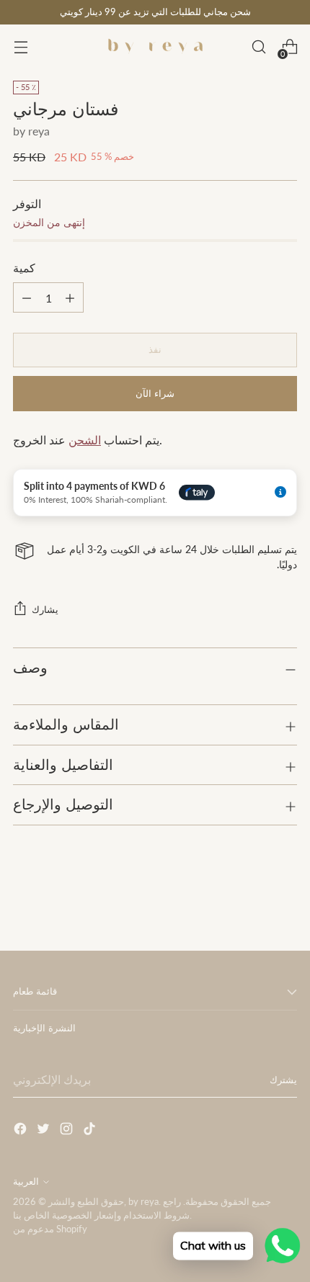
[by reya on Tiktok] (90, 1130)
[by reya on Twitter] (44, 1130)
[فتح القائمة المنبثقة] (20, 47)
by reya (31, 131)
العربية (26, 1181)
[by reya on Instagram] (67, 1130)
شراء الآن (155, 393)
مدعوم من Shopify (50, 1229)
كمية (24, 267)
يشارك (45, 609)
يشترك (283, 1080)
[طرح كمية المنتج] (70, 297)
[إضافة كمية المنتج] (27, 297)
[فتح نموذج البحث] (258, 47)
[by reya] (155, 46)
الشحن (84, 440)
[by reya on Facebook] (21, 1130)
